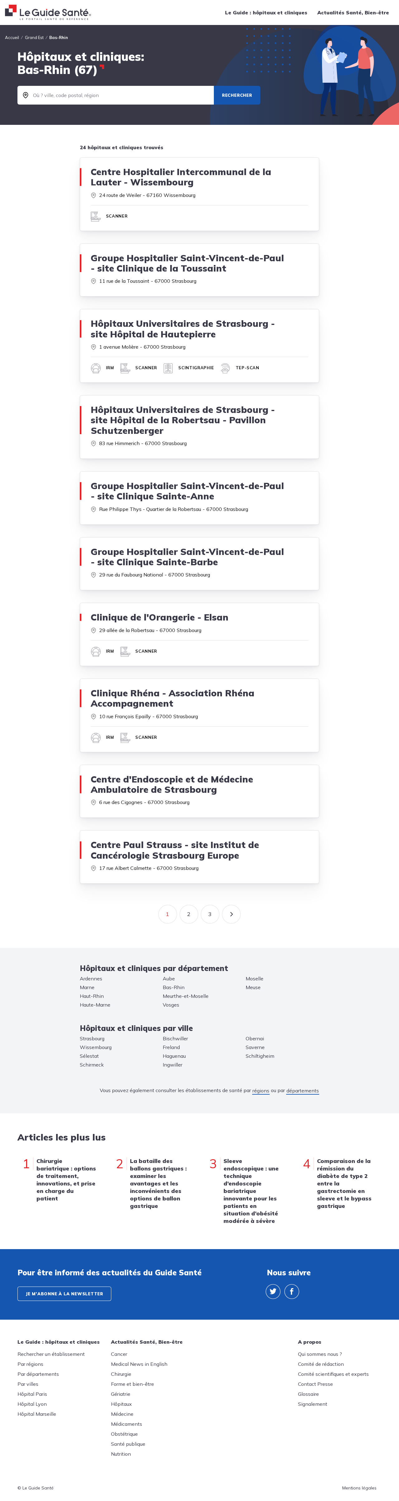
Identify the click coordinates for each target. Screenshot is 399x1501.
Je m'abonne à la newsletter (64, 1293)
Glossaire (308, 1394)
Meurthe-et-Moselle (186, 996)
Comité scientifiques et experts (333, 1374)
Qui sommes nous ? (320, 1354)
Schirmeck (92, 1065)
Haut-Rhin (92, 996)
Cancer (119, 1354)
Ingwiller (172, 1065)
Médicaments (126, 1424)
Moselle (254, 978)
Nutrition (121, 1454)
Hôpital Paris (32, 1394)
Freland (171, 1047)
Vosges (171, 1005)
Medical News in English (139, 1364)
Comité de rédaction (321, 1364)
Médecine (122, 1414)
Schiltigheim (260, 1056)
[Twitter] (273, 1292)
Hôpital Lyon (32, 1404)
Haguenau (174, 1056)
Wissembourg (96, 1047)
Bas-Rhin (174, 987)
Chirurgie (121, 1374)
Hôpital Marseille (36, 1414)
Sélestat (89, 1056)
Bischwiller (175, 1038)
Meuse (253, 987)
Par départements (38, 1374)
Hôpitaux (121, 1404)
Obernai (255, 1038)
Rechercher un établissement (51, 1354)
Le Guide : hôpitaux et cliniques (266, 12)
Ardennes (91, 978)
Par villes (27, 1384)
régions (260, 1090)
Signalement (312, 1404)
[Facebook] (292, 1292)
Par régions (30, 1364)
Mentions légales (359, 1488)
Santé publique (128, 1444)
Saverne (255, 1047)
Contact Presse (315, 1384)
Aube (169, 978)
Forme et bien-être (132, 1384)
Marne (87, 987)
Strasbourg (92, 1038)
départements (302, 1090)
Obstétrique (124, 1434)
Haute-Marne (95, 1005)
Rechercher (237, 95)
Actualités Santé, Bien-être (353, 12)
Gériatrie (120, 1394)
